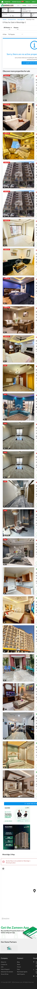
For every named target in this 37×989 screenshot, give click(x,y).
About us (3, 962)
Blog (18, 962)
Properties (7, 1)
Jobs (2, 967)
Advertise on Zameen (7, 971)
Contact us (4, 964)
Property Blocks (17, 1)
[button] (4, 11)
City (10, 9)
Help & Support (5, 969)
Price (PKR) (4, 14)
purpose (4, 9)
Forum (19, 967)
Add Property (21, 974)
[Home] (2, 2)
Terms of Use (4, 974)
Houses (16, 28)
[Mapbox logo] (5, 919)
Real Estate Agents (22, 971)
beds (23, 14)
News (18, 964)
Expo (18, 969)
